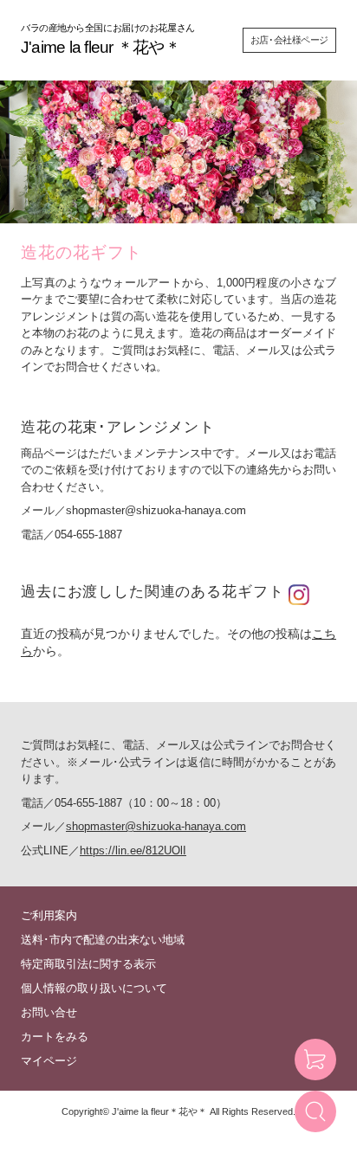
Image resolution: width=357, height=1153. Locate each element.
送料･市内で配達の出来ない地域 (103, 939)
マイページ (49, 1060)
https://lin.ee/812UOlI (133, 850)
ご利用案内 (49, 915)
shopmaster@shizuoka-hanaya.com (156, 510)
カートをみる (54, 1036)
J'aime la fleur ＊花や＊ (100, 47)
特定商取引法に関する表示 (88, 963)
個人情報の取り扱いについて (94, 988)
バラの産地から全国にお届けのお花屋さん (108, 28)
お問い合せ (49, 1012)
